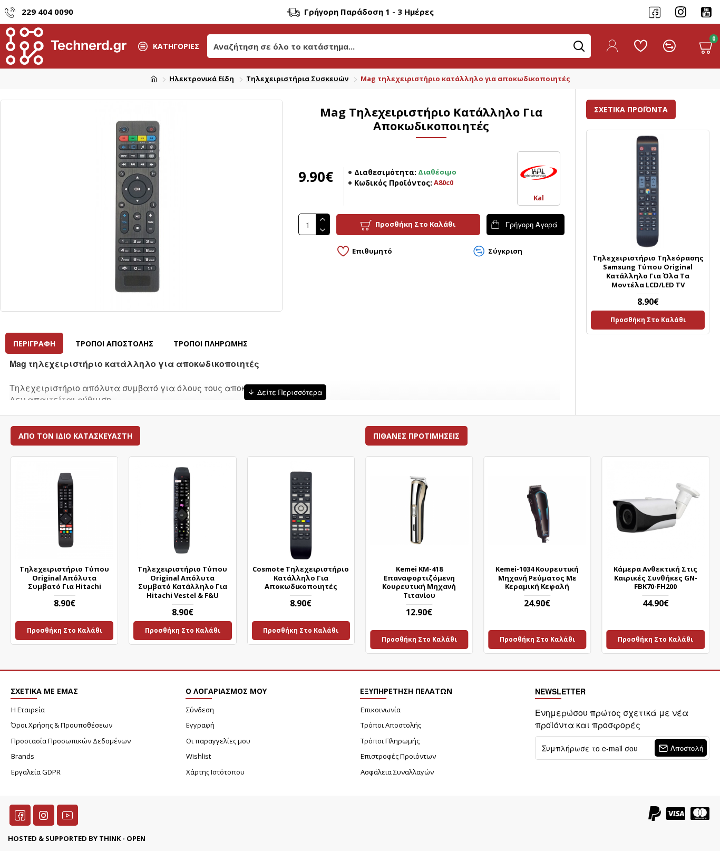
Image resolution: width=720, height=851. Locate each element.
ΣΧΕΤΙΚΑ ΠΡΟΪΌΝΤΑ (631, 109)
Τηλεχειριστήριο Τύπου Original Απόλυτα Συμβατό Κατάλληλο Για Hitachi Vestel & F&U (182, 583)
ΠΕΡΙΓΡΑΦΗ (34, 344)
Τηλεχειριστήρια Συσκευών (297, 78)
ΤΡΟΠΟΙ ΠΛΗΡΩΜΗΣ (210, 344)
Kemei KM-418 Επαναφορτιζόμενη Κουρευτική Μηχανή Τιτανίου (419, 583)
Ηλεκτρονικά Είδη (201, 78)
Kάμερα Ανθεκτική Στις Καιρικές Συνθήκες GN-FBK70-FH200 (655, 578)
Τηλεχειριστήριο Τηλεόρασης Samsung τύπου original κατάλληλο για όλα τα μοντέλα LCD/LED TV (648, 271)
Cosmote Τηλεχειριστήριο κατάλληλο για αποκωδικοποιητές (300, 578)
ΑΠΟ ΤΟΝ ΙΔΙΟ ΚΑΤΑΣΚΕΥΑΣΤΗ (75, 436)
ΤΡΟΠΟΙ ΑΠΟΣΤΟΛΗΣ (114, 344)
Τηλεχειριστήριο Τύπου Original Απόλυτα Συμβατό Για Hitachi (64, 578)
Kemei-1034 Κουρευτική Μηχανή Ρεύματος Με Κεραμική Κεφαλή (537, 578)
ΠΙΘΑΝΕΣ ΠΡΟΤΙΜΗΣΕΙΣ (416, 436)
